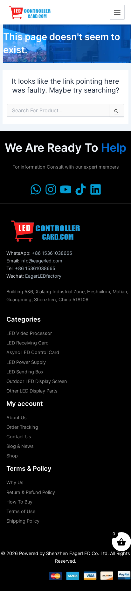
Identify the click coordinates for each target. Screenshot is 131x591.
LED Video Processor (29, 333)
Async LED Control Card (32, 352)
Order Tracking (22, 427)
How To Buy (19, 502)
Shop (12, 456)
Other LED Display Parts (32, 391)
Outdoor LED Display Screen (36, 381)
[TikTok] (80, 189)
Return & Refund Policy (30, 492)
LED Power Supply (26, 362)
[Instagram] (50, 189)
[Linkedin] (95, 189)
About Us (16, 418)
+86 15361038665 (52, 253)
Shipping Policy (22, 521)
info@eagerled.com (41, 261)
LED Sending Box (25, 372)
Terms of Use (20, 511)
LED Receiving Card (27, 343)
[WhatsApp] (35, 189)
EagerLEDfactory (43, 276)
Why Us (15, 482)
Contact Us (18, 437)
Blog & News (20, 446)
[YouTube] (65, 189)
